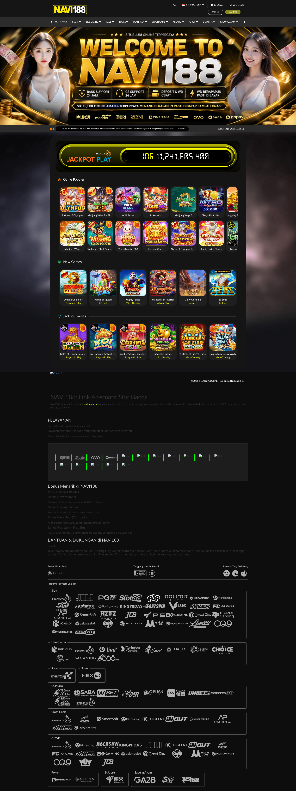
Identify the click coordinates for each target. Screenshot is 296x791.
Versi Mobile (238, 5)
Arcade (177, 22)
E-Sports (208, 22)
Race (109, 22)
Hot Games (61, 22)
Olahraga (139, 22)
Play (103, 159)
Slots (75, 22)
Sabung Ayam (228, 22)
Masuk (215, 12)
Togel (122, 22)
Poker (192, 22)
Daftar (233, 12)
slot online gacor (88, 404)
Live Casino (92, 22)
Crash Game (159, 22)
